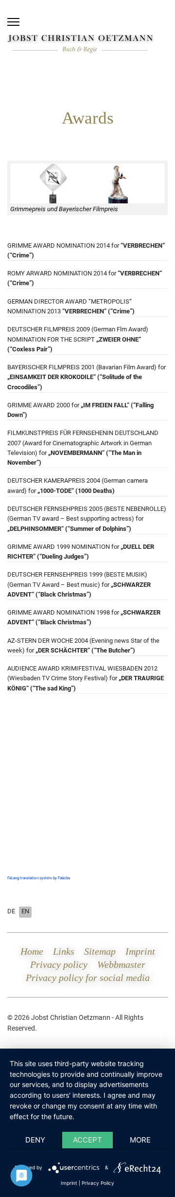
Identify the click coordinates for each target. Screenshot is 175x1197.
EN (25, 911)
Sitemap (100, 951)
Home (31, 951)
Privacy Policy (98, 1183)
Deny (35, 1139)
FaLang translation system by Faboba (38, 878)
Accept (87, 1139)
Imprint (140, 951)
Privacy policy (59, 964)
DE (11, 911)
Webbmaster (121, 964)
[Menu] (13, 22)
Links (63, 951)
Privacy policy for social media (88, 977)
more (140, 1139)
